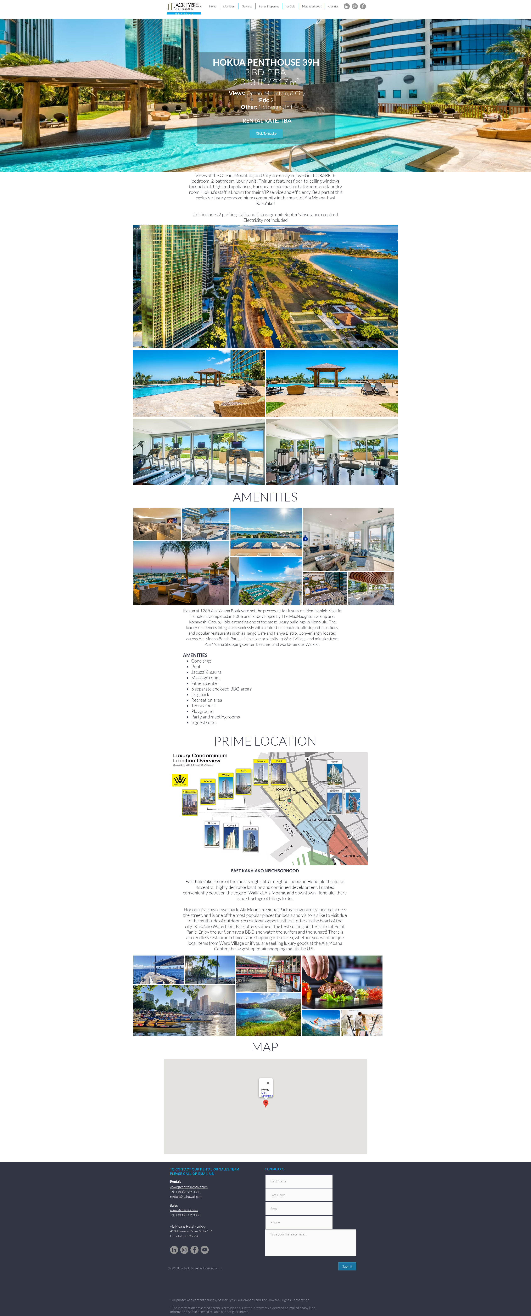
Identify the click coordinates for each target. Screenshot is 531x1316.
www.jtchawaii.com (184, 1210)
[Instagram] (355, 6)
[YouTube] (205, 1250)
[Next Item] (386, 556)
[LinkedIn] (347, 6)
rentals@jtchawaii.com (186, 1196)
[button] (312, 6)
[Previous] (19, 95)
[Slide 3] (266, 164)
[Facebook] (363, 6)
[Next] (512, 95)
